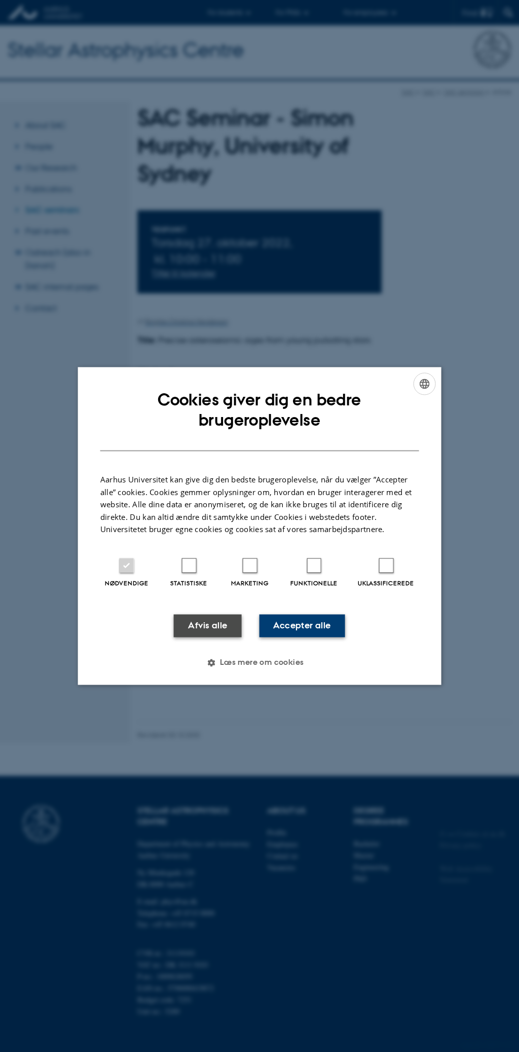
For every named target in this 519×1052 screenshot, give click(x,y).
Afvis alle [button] (207, 625)
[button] (259, 663)
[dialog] (259, 526)
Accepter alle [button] (301, 625)
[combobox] (424, 384)
